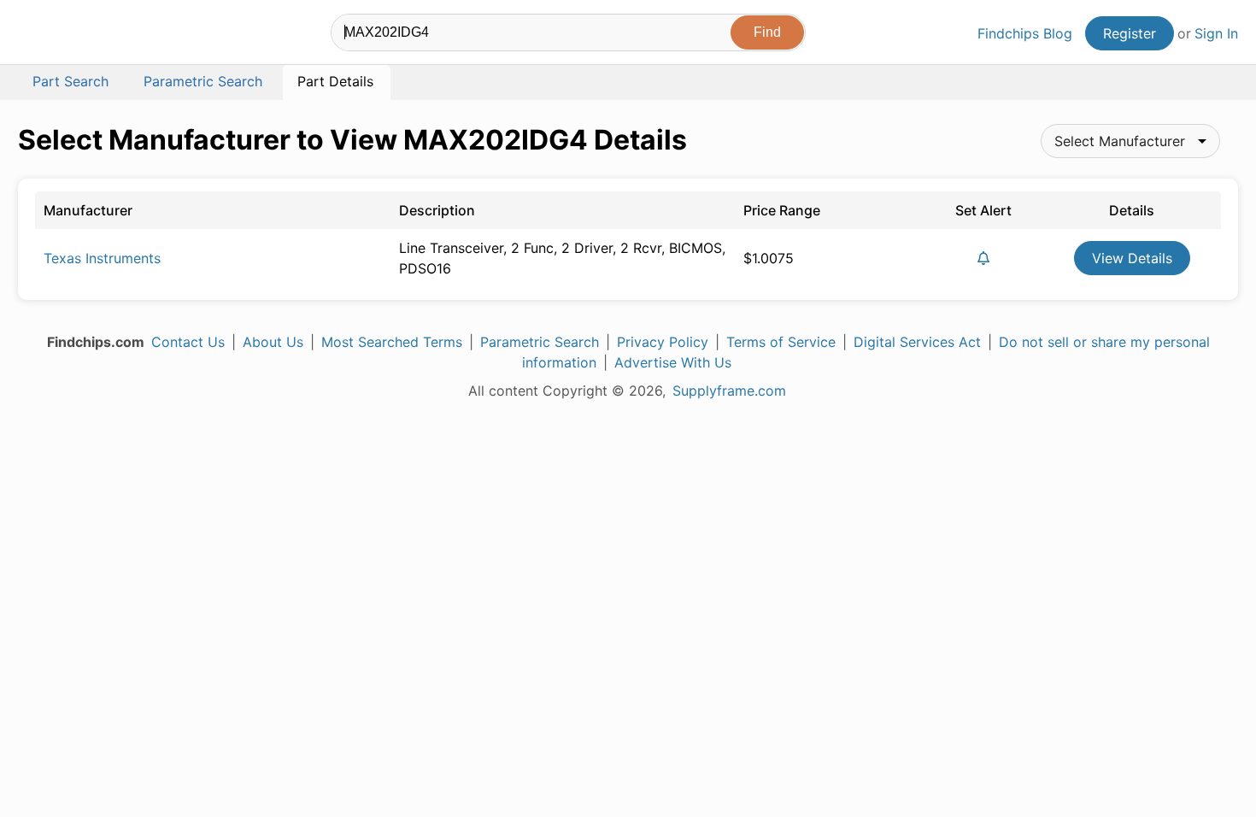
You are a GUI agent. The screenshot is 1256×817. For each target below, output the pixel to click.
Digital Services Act (917, 341)
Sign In (1216, 33)
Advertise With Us (672, 362)
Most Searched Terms (391, 341)
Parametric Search (539, 341)
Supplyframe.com (729, 390)
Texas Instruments (102, 258)
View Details (1132, 258)
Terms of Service (781, 341)
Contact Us (188, 341)
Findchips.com (73, 35)
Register (1129, 33)
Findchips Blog (1024, 33)
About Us (273, 341)
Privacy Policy (662, 341)
